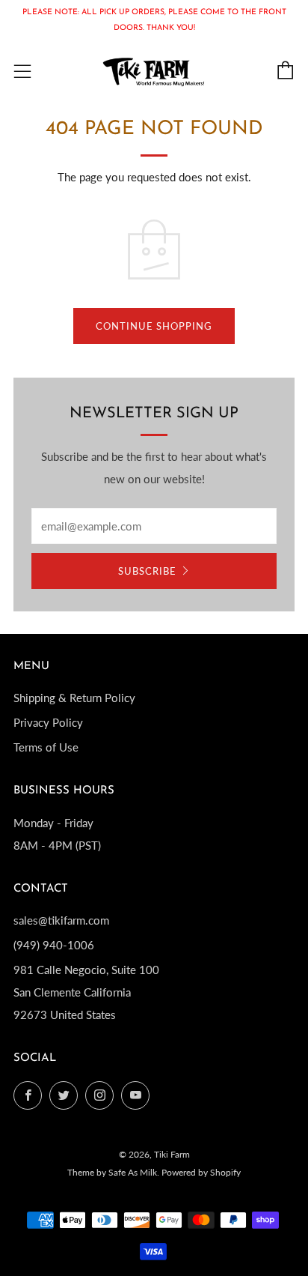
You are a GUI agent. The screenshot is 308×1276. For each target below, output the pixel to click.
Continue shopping (154, 326)
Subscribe (147, 571)
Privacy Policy (48, 722)
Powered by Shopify (201, 1172)
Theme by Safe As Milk (112, 1172)
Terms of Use (45, 747)
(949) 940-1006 (53, 945)
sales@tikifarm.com (61, 920)
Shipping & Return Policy (74, 697)
